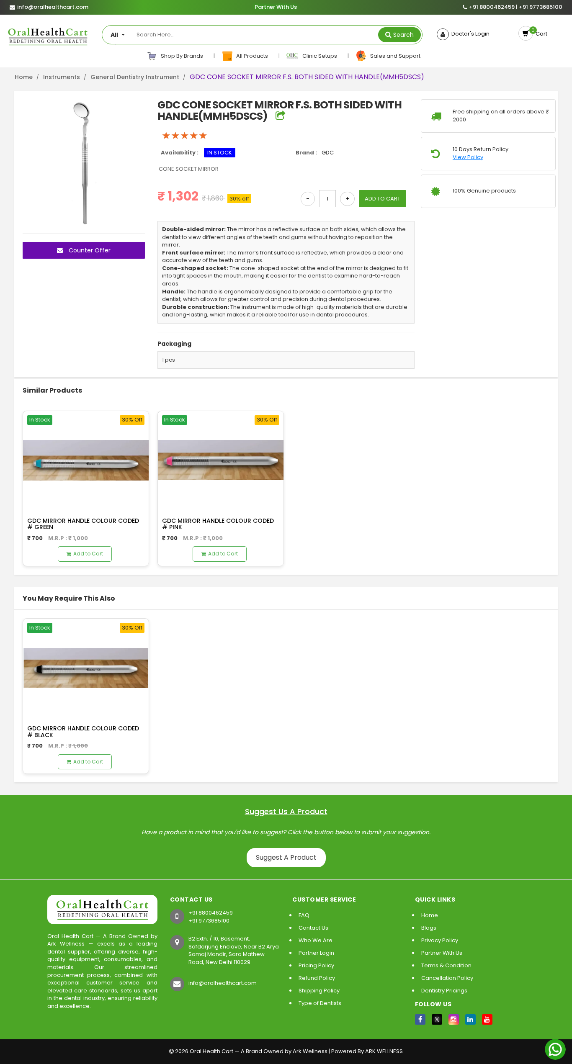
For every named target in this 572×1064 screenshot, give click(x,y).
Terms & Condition (446, 965)
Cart (540, 34)
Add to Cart (88, 553)
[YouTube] (487, 1019)
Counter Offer (89, 250)
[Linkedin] (470, 1019)
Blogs (428, 928)
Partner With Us (276, 7)
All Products (251, 56)
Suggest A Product (286, 857)
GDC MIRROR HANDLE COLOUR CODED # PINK (218, 524)
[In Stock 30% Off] (86, 460)
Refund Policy (317, 978)
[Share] (280, 116)
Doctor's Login (469, 33)
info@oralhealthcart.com (222, 983)
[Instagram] (453, 1019)
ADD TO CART (382, 199)
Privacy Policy (439, 940)
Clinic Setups (318, 56)
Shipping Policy (319, 991)
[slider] (185, 136)
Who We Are (315, 940)
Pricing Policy (316, 965)
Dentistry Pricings (444, 991)
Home (24, 77)
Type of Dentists (320, 1003)
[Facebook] (420, 1019)
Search (403, 35)
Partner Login (316, 953)
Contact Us (313, 928)
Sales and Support (394, 56)
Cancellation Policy (447, 978)
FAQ (304, 915)
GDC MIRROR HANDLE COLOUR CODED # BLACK (83, 731)
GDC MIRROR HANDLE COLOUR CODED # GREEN (83, 524)
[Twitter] (437, 1019)
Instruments (61, 77)
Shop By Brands (181, 56)
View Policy (468, 157)
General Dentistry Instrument (134, 77)
